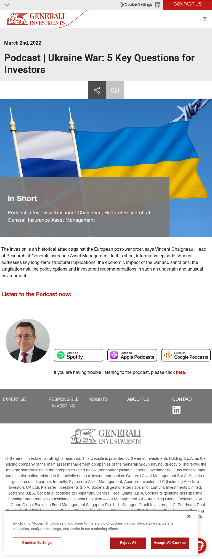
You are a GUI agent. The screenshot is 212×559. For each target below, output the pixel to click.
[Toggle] (204, 19)
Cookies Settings (37, 543)
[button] (136, 5)
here (180, 373)
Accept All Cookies (170, 543)
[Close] (189, 516)
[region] (101, 532)
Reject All (128, 543)
